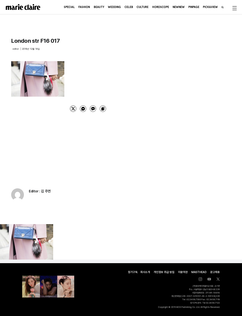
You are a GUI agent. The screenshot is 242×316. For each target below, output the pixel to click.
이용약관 (183, 272)
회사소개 (145, 272)
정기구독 (133, 272)
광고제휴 (215, 272)
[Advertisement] (88, 145)
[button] (222, 7)
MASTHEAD (199, 272)
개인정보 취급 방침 (164, 272)
